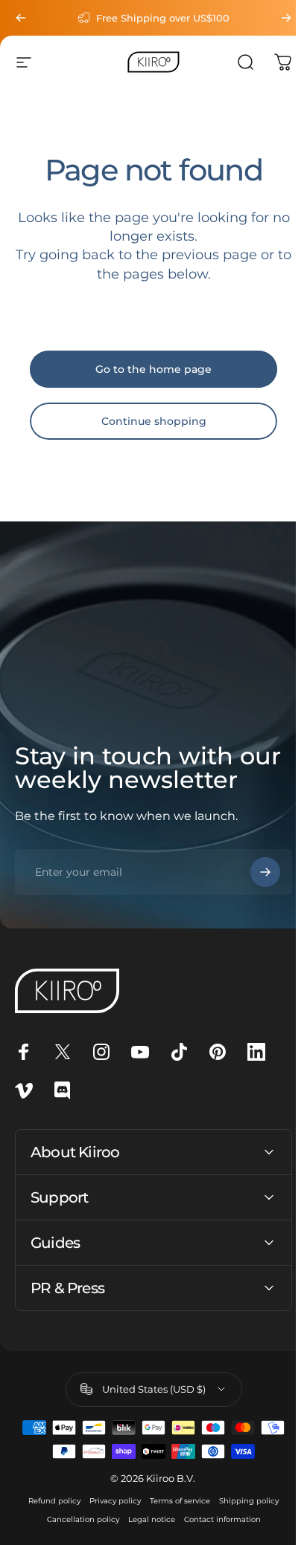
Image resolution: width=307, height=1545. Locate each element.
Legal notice (145, 1519)
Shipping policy (243, 1501)
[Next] (275, 18)
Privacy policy (110, 1501)
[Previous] (20, 18)
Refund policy (49, 1501)
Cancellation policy (77, 1519)
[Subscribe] (254, 872)
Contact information (216, 1519)
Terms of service (175, 1501)
